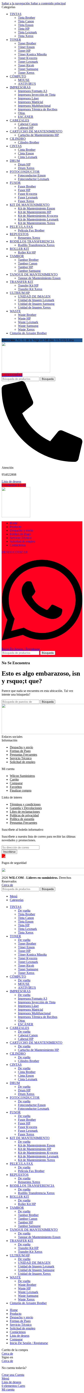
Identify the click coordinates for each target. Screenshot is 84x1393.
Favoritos (16, 787)
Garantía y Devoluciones (26, 808)
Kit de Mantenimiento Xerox (36, 223)
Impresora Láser (28, 98)
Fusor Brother (27, 186)
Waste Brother (27, 315)
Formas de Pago (20, 751)
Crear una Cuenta (13, 1374)
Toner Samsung (28, 69)
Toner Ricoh (26, 65)
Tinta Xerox (25, 36)
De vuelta (24, 910)
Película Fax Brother (31, 230)
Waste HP (24, 318)
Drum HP (24, 164)
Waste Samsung (28, 326)
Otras (21, 113)
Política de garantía (22, 819)
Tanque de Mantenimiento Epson (39, 278)
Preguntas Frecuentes (23, 754)
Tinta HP (24, 28)
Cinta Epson (26, 153)
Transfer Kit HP (28, 285)
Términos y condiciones (25, 804)
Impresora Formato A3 (32, 91)
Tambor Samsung (29, 270)
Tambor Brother (28, 259)
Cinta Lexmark (27, 157)
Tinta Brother (26, 17)
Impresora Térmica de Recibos (37, 109)
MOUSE (24, 80)
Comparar (16, 783)
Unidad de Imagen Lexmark (36, 300)
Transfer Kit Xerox (30, 289)
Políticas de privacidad (24, 815)
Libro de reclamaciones (25, 811)
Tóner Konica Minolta (32, 54)
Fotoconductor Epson (32, 175)
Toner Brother (27, 43)
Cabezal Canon (28, 124)
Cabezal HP (25, 127)
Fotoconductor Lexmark (33, 179)
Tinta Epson (25, 25)
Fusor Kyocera (27, 193)
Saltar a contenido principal (48, 3)
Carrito (14, 779)
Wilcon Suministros (22, 776)
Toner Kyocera (27, 58)
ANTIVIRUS (27, 83)
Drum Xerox (26, 168)
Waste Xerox (26, 329)
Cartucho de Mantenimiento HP (38, 135)
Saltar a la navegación (16, 3)
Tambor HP (25, 267)
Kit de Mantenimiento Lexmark (38, 219)
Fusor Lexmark (28, 197)
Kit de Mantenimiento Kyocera (38, 215)
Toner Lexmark (28, 61)
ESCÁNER (25, 116)
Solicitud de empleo (22, 762)
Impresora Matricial (30, 102)
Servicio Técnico (21, 758)
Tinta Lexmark (27, 32)
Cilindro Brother (28, 142)
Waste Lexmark (28, 322)
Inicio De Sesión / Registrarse (29, 1343)
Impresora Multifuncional (34, 105)
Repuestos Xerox (29, 237)
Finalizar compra (20, 790)
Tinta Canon (26, 21)
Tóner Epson (26, 47)
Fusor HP (24, 190)
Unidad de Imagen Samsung (36, 304)
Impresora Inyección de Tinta (36, 94)
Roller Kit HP (27, 252)
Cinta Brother (26, 149)
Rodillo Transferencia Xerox (36, 245)
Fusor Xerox (26, 201)
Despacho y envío (21, 747)
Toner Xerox (26, 72)
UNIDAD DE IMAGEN (34, 296)
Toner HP (24, 50)
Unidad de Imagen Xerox (34, 307)
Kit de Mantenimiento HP (34, 212)
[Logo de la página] (26, 371)
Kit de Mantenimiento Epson (36, 208)
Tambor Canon (27, 263)
